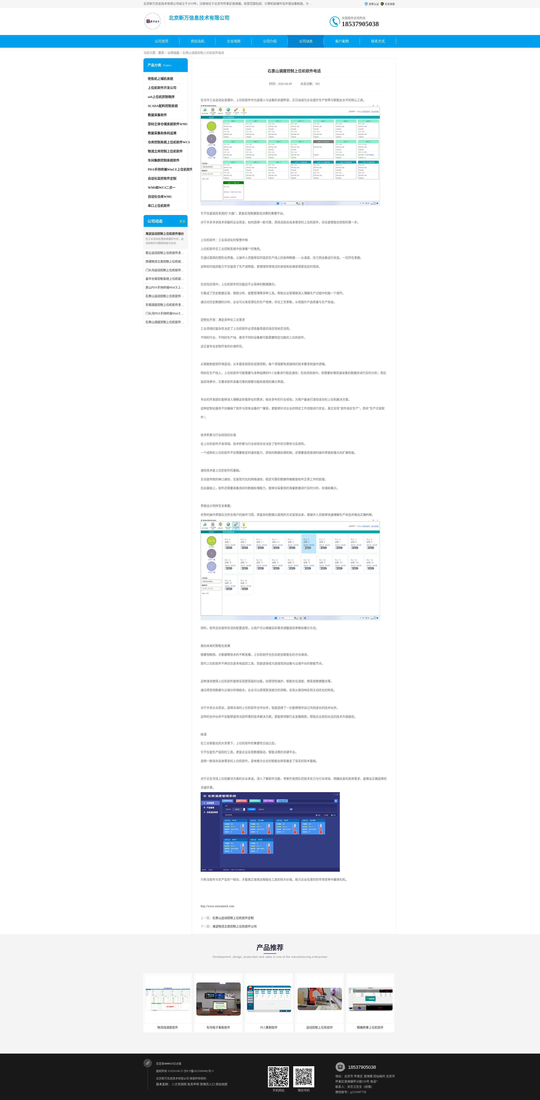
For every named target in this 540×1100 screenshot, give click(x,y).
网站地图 (221, 1084)
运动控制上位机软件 (269, 1027)
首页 (161, 52)
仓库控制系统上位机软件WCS (169, 142)
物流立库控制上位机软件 (165, 151)
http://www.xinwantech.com (217, 906)
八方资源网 (179, 1084)
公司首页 (161, 41)
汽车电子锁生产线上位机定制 (370, 1027)
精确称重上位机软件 (319, 1027)
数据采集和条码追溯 (162, 133)
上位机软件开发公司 (162, 87)
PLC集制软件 (218, 1027)
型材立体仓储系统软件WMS (167, 124)
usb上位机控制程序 (161, 97)
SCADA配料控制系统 (163, 106)
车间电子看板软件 (168, 1027)
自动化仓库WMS (159, 196)
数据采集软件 (157, 115)
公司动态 (306, 41)
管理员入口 (207, 1084)
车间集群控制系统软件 (164, 160)
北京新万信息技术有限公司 (172, 1078)
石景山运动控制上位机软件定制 (233, 918)
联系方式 (378, 41)
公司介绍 (270, 41)
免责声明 (193, 1084)
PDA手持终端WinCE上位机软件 (170, 169)
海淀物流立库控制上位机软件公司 (234, 926)
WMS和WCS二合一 (162, 187)
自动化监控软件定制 (162, 178)
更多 (182, 221)
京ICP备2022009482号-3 (198, 1071)
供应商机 (197, 41)
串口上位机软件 (159, 205)
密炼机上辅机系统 (160, 78)
